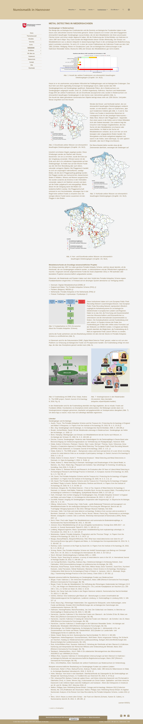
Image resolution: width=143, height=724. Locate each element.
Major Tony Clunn (68, 40)
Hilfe (31, 65)
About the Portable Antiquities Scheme (63, 328)
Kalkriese (101, 90)
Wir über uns (31, 53)
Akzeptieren (74, 719)
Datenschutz (31, 59)
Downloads (32, 68)
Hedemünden (121, 90)
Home (31, 33)
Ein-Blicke (31, 50)
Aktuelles (31, 39)
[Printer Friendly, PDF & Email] (125, 716)
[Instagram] (128, 10)
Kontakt (31, 62)
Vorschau (31, 41)
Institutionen (31, 47)
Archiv (31, 44)
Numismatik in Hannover (31, 9)
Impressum (32, 56)
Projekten (60, 274)
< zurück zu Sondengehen (56, 708)
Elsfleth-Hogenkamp (89, 90)
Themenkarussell (31, 36)
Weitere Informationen (94, 717)
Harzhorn (109, 90)
